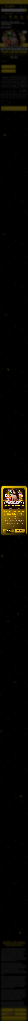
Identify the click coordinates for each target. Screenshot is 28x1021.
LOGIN (8, 530)
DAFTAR (19, 530)
